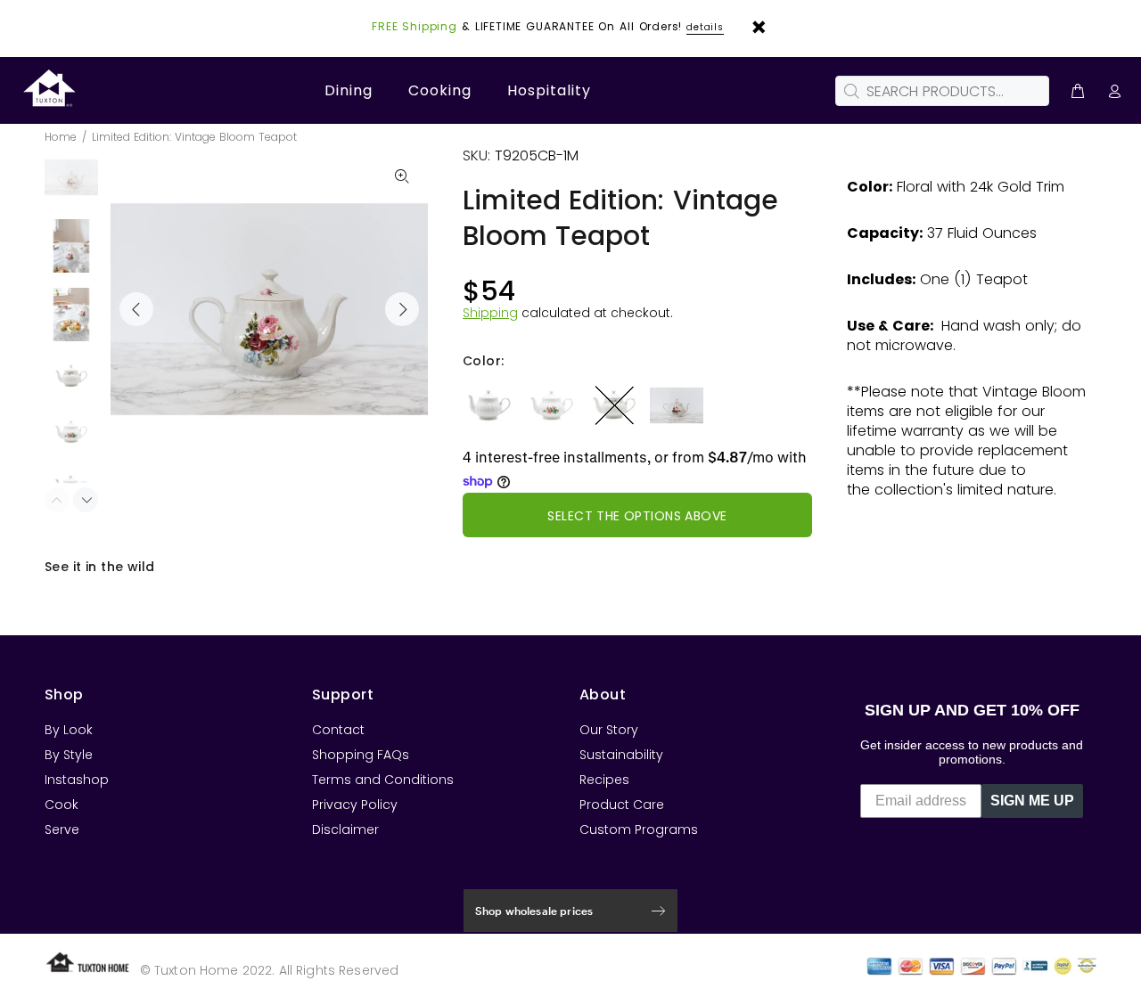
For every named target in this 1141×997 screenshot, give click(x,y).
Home (61, 136)
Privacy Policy (355, 804)
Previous (136, 309)
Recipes (604, 780)
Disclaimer (345, 829)
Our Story (608, 730)
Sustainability (621, 755)
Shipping (490, 313)
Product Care (621, 804)
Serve (62, 829)
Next (402, 309)
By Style (69, 755)
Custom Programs (638, 829)
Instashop (77, 780)
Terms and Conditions (383, 780)
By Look (69, 730)
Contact (338, 730)
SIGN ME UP (1032, 800)
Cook (61, 804)
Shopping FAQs (360, 755)
